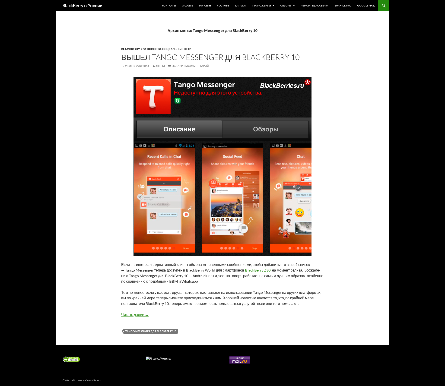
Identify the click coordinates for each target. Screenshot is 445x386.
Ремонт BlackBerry (315, 5)
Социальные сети (176, 49)
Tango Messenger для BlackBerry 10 (150, 331)
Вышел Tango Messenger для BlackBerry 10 (210, 57)
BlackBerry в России (82, 5)
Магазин (205, 5)
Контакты (169, 5)
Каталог (240, 5)
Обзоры (286, 5)
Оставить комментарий (190, 66)
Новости (154, 49)
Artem (160, 66)
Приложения (261, 5)
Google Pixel (366, 5)
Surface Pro (343, 5)
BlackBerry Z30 (133, 49)
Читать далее (135, 314)
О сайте (187, 5)
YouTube (223, 5)
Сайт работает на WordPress (82, 380)
